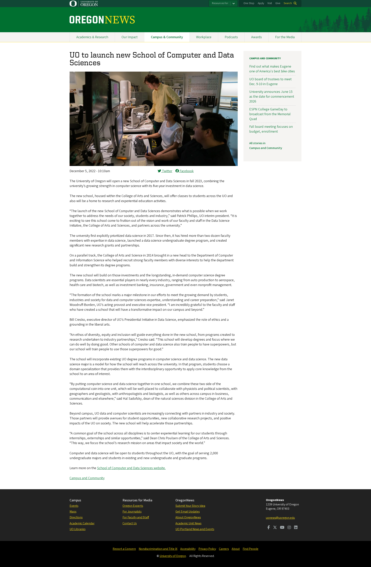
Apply (261, 3)
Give (277, 3)
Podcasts (231, 37)
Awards (256, 37)
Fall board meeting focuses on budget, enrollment (271, 129)
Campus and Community (87, 478)
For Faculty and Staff (136, 517)
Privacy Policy (207, 549)
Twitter (166, 171)
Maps (73, 511)
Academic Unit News (188, 523)
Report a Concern (124, 549)
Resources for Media (137, 500)
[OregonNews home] (102, 20)
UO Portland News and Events (194, 529)
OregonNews (184, 500)
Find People (250, 549)
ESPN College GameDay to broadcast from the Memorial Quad (270, 114)
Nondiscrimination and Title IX (158, 549)
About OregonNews (188, 517)
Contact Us (130, 523)
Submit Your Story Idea (190, 506)
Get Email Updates (187, 511)
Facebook (186, 171)
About (236, 549)
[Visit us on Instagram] (289, 528)
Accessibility (188, 549)
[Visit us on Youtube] (282, 528)
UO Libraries (77, 529)
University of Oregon (173, 556)
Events (74, 506)
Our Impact (130, 37)
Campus (75, 500)
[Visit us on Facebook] (268, 528)
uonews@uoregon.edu (280, 518)
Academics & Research (92, 37)
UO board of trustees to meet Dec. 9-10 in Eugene (270, 81)
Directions (76, 517)
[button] (154, 164)
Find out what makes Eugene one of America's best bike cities (272, 69)
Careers (224, 549)
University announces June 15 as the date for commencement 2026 (271, 96)
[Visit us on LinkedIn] (296, 528)
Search (288, 3)
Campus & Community (167, 37)
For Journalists (132, 511)
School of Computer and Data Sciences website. (131, 468)
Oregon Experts (133, 506)
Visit (269, 3)
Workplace (203, 37)
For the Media (285, 37)
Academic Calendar (82, 523)
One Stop (248, 3)
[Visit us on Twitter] (274, 528)
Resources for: (220, 3)
